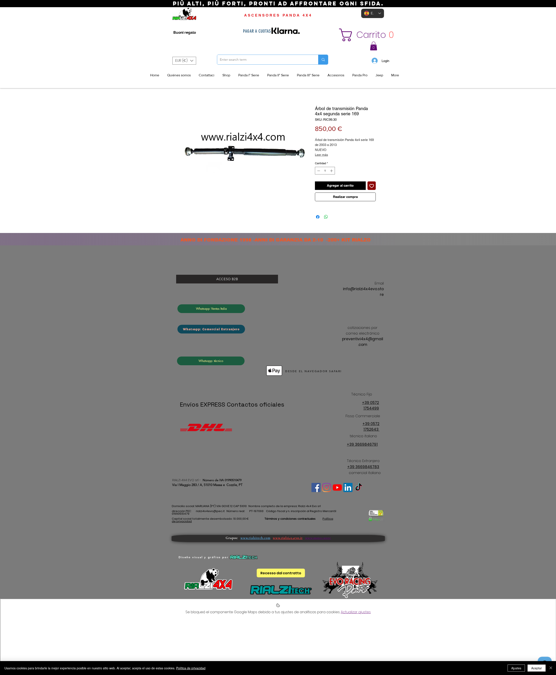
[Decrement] (318, 170)
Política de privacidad (190, 668)
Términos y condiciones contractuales (290, 518)
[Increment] (331, 170)
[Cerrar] (550, 668)
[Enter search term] (323, 59)
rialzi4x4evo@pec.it (210, 511)
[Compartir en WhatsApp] (326, 216)
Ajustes (516, 668)
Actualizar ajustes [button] (356, 612)
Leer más (321, 154)
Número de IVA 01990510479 (222, 480)
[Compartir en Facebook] (317, 216)
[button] (370, 34)
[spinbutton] (325, 170)
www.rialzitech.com (255, 538)
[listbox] (184, 61)
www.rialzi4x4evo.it (287, 538)
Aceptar (536, 668)
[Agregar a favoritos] (371, 185)
